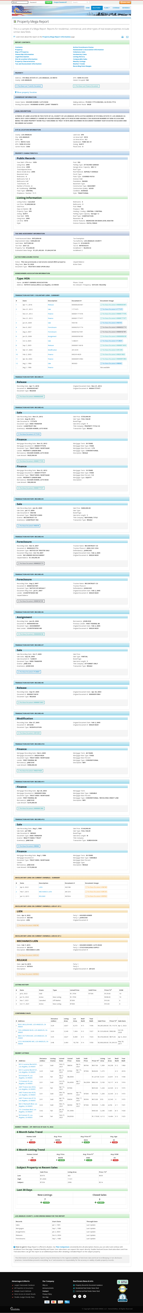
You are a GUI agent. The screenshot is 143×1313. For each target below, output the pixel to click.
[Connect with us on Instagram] (79, 1296)
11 (17, 359)
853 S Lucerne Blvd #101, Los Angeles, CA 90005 (28, 1071)
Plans (106, 8)
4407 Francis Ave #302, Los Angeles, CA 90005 (27, 1088)
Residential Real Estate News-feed (87, 1288)
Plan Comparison (62, 1247)
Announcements (48, 1288)
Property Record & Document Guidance (89, 1285)
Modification (52, 350)
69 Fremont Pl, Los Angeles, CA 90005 (26, 1076)
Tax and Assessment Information (28, 64)
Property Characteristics (25, 61)
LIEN (40, 887)
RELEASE (42, 896)
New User (126, 2)
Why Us (45, 1285)
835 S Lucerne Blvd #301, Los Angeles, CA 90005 (28, 1065)
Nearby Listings (79, 61)
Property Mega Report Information (57, 37)
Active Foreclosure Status (83, 47)
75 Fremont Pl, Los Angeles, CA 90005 (26, 1082)
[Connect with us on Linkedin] (84, 1296)
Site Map (45, 1297)
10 (17, 354)
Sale (49, 309)
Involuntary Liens (80, 54)
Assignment (52, 336)
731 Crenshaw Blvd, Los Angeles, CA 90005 (27, 1110)
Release (51, 305)
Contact (46, 1291)
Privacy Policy (47, 1294)
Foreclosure (52, 327)
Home (88, 8)
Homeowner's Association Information (88, 50)
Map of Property (21, 52)
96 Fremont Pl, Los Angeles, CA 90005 (26, 1116)
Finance (50, 314)
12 (17, 363)
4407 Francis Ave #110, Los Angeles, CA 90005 (27, 1099)
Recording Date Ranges (82, 66)
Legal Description (22, 57)
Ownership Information (24, 54)
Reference (126, 8)
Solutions (96, 8)
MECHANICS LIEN (45, 892)
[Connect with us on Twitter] (74, 1296)
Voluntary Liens (79, 52)
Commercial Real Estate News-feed (88, 1291)
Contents (19, 47)
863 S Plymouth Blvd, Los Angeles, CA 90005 (28, 1105)
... (16, 314)
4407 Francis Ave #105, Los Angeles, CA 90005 (27, 1093)
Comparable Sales (80, 59)
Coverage (116, 8)
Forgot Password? (60, 2)
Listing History (79, 57)
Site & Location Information (26, 59)
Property (18, 50)
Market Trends (79, 64)
